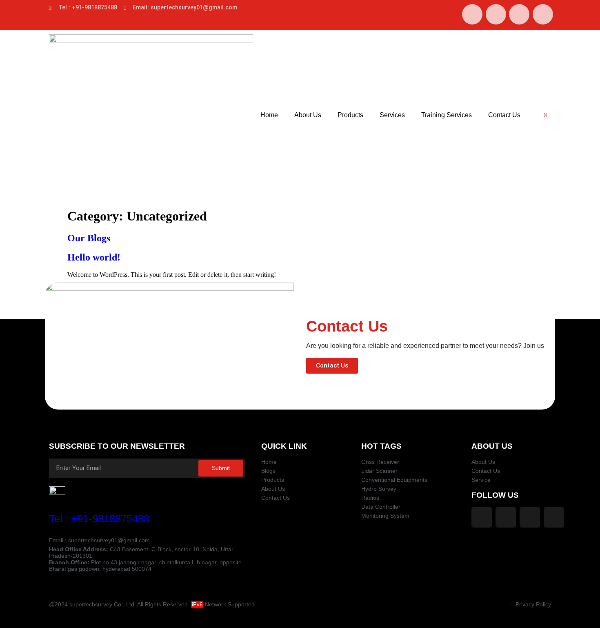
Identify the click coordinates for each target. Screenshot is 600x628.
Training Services (446, 114)
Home (269, 114)
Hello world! (93, 257)
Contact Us (504, 114)
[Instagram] (496, 14)
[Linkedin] (543, 14)
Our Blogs (88, 238)
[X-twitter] (519, 14)
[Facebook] (472, 14)
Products (350, 114)
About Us (307, 114)
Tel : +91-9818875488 (99, 518)
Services (392, 114)
